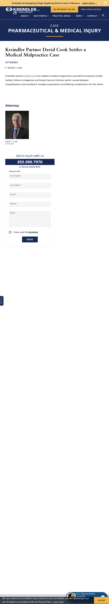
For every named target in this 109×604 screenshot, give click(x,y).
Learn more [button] (58, 602)
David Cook (30, 75)
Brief (13, 213)
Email (13, 194)
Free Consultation (91, 9)
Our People (40, 16)
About (24, 16)
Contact (92, 16)
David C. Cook (15, 67)
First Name (15, 176)
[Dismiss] (105, 2)
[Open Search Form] (103, 15)
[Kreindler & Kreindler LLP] (22, 10)
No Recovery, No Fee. (64, 9)
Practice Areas (62, 16)
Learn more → (89, 3)
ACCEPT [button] (101, 600)
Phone (13, 203)
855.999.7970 (29, 162)
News (79, 16)
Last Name (15, 185)
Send (30, 239)
